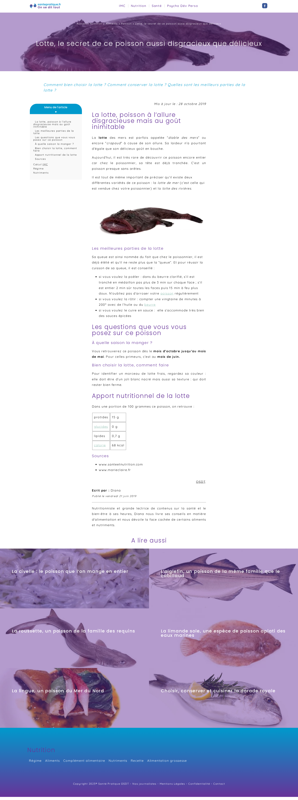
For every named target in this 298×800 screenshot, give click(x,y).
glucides (101, 427)
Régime (38, 168)
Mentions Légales (172, 783)
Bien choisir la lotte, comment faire (55, 149)
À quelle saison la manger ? (54, 143)
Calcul (40, 164)
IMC (122, 6)
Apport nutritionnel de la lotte (56, 154)
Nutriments (41, 172)
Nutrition (138, 6)
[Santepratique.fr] (45, 9)
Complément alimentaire (84, 761)
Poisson (126, 23)
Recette (137, 761)
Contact (219, 783)
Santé (157, 6)
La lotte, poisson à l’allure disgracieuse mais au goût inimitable (52, 124)
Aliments (112, 23)
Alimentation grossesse (167, 761)
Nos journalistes (144, 783)
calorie (100, 445)
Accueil (82, 23)
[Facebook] (264, 7)
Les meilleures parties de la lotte (53, 132)
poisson (167, 293)
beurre (150, 305)
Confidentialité (199, 783)
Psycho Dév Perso (182, 6)
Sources (40, 158)
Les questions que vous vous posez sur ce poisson (54, 138)
